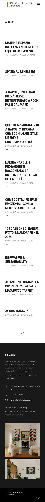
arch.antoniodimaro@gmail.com (21, 400)
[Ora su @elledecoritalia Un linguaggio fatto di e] (22, 440)
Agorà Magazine (17, 311)
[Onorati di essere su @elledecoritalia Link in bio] (22, 476)
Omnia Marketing (16, 415)
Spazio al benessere (20, 72)
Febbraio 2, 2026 (26, 76)
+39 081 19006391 (17, 395)
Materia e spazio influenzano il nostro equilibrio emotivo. (22, 47)
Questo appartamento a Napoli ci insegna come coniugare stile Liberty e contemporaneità (22, 133)
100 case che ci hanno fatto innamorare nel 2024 (22, 232)
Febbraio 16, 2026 (27, 55)
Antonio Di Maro (13, 55)
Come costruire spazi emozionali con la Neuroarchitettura (21, 203)
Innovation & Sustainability (16, 259)
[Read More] (6, 58)
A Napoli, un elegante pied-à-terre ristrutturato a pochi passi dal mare (22, 98)
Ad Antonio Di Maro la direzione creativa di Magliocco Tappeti (22, 286)
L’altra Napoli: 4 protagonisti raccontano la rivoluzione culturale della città (22, 170)
